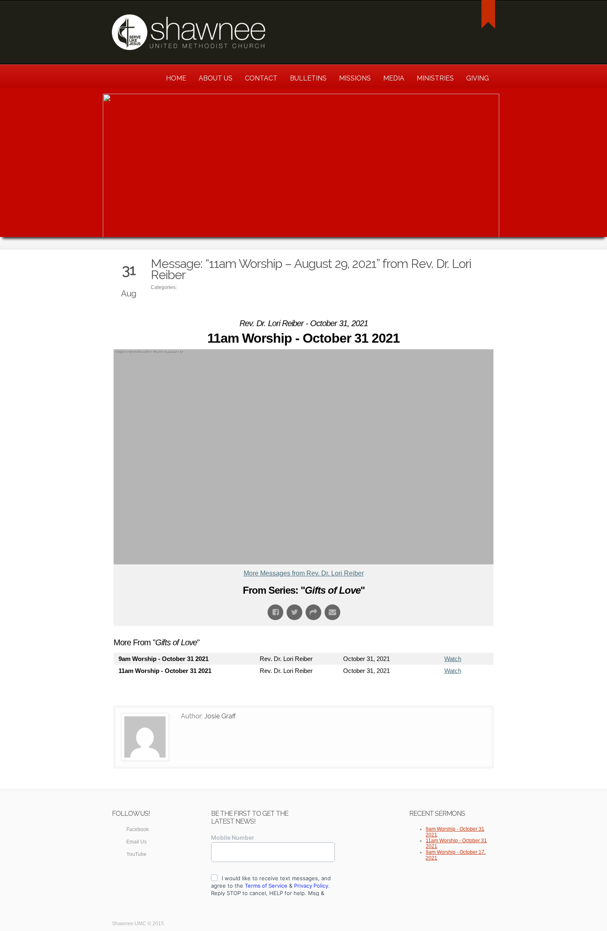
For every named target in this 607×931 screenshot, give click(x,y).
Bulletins (308, 78)
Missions (355, 78)
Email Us (136, 842)
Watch (452, 658)
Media (393, 78)
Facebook (137, 829)
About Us (215, 78)
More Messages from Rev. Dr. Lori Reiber (304, 573)
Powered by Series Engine (462, 693)
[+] (488, 14)
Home (176, 78)
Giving (477, 78)
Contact (261, 78)
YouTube (136, 854)
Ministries (435, 78)
